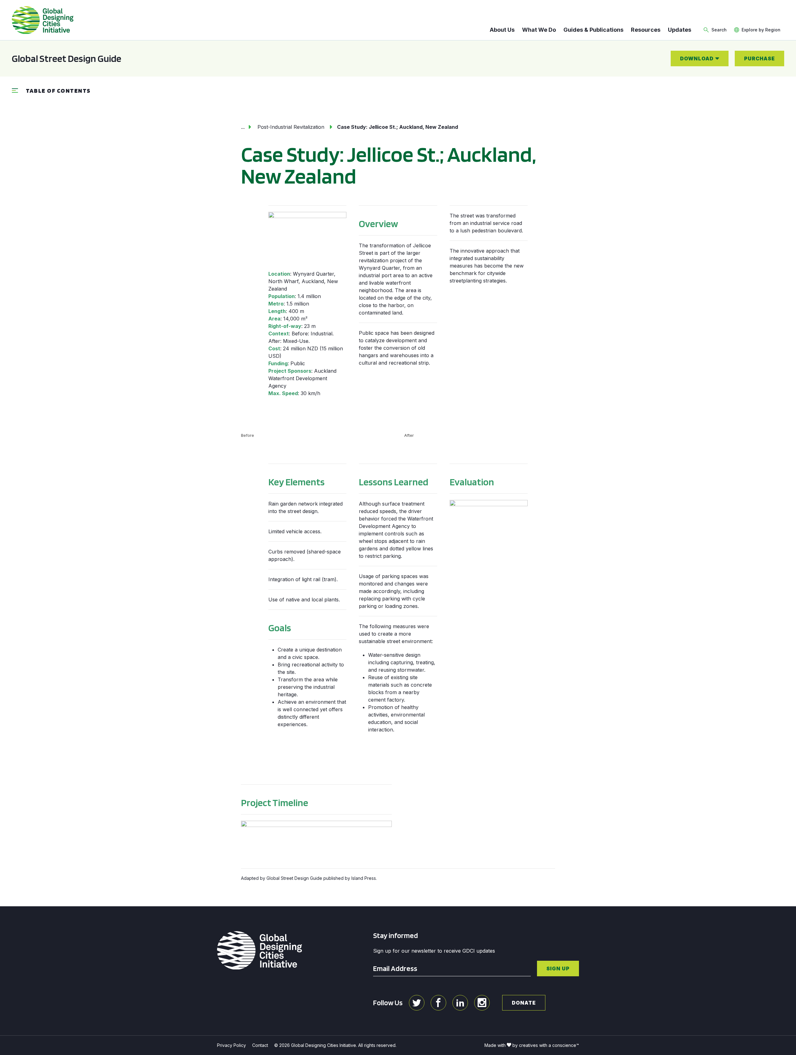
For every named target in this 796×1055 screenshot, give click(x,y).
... (243, 127)
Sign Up (558, 968)
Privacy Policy (231, 1045)
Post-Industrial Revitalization (290, 127)
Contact (260, 1045)
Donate (524, 1003)
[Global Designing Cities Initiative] (42, 20)
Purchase (759, 58)
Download (697, 58)
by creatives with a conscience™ (545, 1045)
